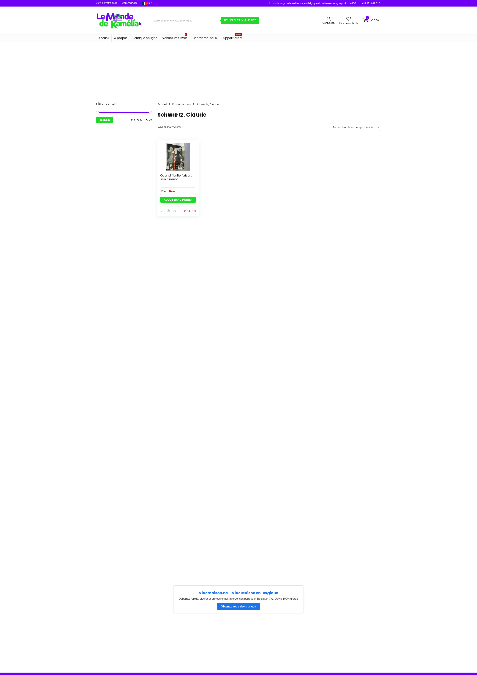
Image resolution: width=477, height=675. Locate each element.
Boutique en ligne (144, 38)
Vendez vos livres (174, 37)
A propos (120, 38)
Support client (232, 37)
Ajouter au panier (178, 200)
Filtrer (104, 119)
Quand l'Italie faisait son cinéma (176, 177)
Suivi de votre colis (106, 2)
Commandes (130, 2)
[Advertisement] (238, 70)
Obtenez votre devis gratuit (238, 606)
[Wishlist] (348, 19)
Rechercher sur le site (240, 20)
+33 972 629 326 (371, 3)
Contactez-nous (204, 38)
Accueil (103, 38)
